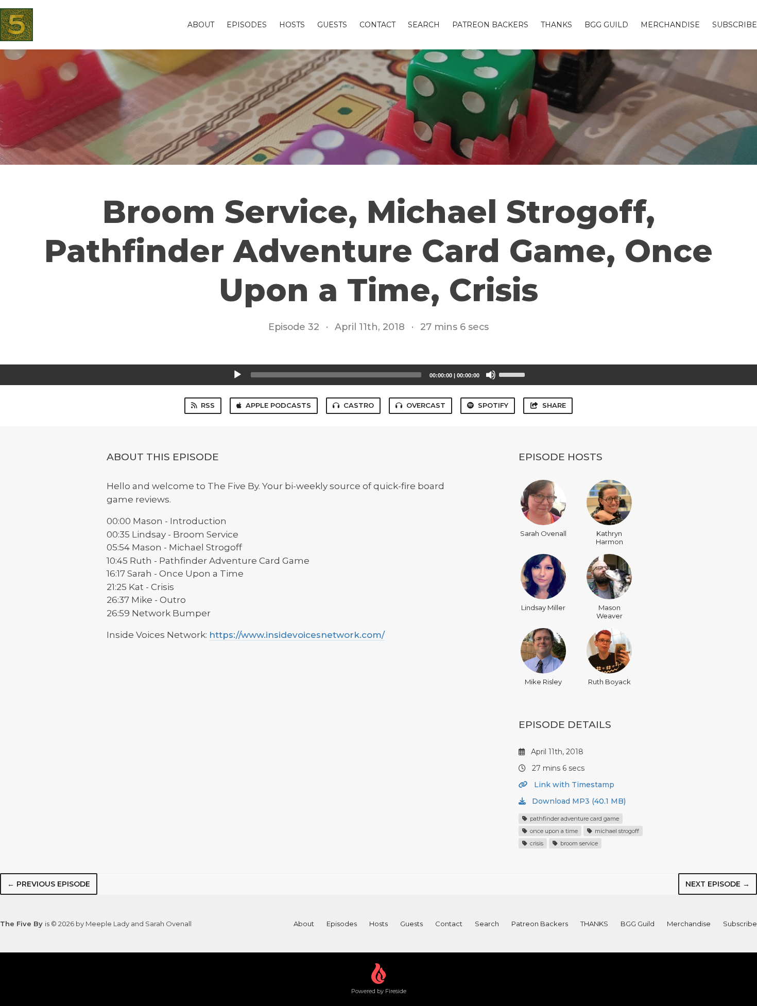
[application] (378, 375)
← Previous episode (48, 884)
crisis (535, 843)
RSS (208, 405)
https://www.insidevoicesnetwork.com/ (297, 635)
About (200, 24)
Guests (332, 24)
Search (424, 24)
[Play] (237, 375)
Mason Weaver (609, 611)
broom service (578, 843)
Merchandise (670, 24)
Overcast (425, 405)
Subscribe (734, 24)
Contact (377, 24)
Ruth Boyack (609, 682)
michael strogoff (616, 831)
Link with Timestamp (573, 784)
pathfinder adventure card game (573, 818)
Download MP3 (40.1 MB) (578, 801)
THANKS (556, 24)
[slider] (513, 374)
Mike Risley (543, 682)
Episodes (247, 24)
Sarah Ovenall (543, 533)
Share (554, 405)
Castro (358, 405)
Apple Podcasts (278, 405)
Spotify (493, 405)
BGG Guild (606, 24)
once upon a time (553, 831)
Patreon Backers (490, 24)
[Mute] (491, 375)
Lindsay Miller (543, 607)
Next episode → (717, 884)
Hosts (292, 24)
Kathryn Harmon (609, 537)
